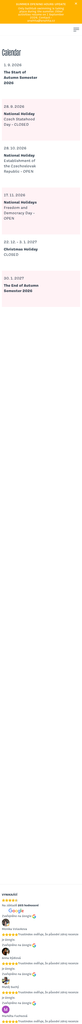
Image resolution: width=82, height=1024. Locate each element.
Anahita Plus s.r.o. (9, 30)
